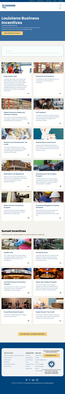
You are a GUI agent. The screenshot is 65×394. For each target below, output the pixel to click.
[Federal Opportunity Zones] (48, 143)
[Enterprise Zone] (48, 252)
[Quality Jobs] (16, 252)
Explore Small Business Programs (32, 334)
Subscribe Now (53, 355)
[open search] (60, 5)
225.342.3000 (55, 373)
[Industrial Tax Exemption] (48, 79)
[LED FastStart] (48, 112)
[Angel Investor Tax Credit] (48, 311)
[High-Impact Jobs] (16, 79)
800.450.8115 (48, 373)
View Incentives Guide (13, 33)
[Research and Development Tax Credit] (16, 143)
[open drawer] (60, 8)
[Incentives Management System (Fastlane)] (48, 206)
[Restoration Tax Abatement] (16, 175)
